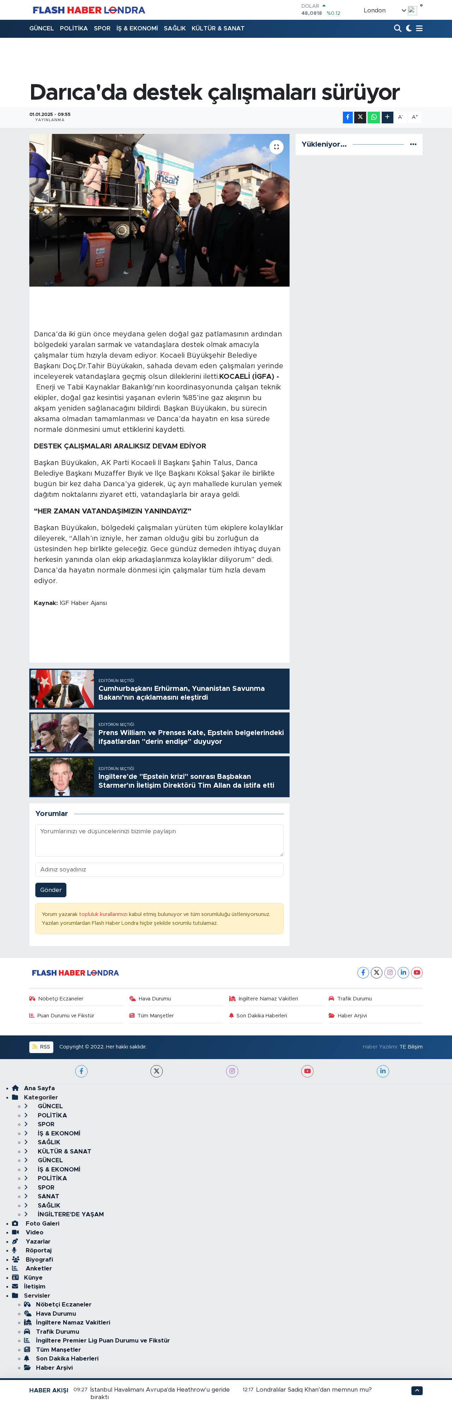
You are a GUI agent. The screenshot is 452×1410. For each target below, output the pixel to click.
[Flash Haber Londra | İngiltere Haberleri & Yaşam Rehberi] (88, 9)
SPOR (102, 28)
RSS (44, 1047)
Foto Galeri (41, 1224)
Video (33, 1232)
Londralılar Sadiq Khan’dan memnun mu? (314, 1390)
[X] (376, 973)
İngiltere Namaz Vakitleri (268, 998)
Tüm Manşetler (155, 1015)
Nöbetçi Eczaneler (60, 998)
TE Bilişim (411, 1047)
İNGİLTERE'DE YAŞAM (70, 1214)
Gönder (51, 890)
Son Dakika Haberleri (262, 1015)
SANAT (47, 1196)
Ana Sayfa (39, 1088)
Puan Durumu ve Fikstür (65, 1015)
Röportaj (38, 1250)
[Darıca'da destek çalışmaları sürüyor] (159, 210)
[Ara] (398, 28)
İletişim (35, 1286)
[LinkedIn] (403, 973)
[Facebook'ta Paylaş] (348, 117)
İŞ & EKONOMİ (137, 28)
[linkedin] (383, 1071)
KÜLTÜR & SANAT (218, 28)
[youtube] (307, 1071)
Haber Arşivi (352, 1015)
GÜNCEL (41, 28)
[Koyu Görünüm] (408, 28)
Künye (33, 1278)
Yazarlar (37, 1242)
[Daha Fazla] (387, 117)
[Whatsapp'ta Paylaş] (374, 117)
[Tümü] (413, 144)
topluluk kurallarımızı (104, 914)
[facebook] (81, 1071)
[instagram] (232, 1071)
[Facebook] (363, 973)
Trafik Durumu (354, 998)
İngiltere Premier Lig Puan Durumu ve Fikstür (103, 1341)
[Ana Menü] (418, 28)
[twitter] (156, 1071)
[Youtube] (417, 973)
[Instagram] (390, 973)
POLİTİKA (74, 28)
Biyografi (38, 1260)
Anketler (38, 1268)
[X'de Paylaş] (360, 117)
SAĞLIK (175, 28)
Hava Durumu (155, 998)
